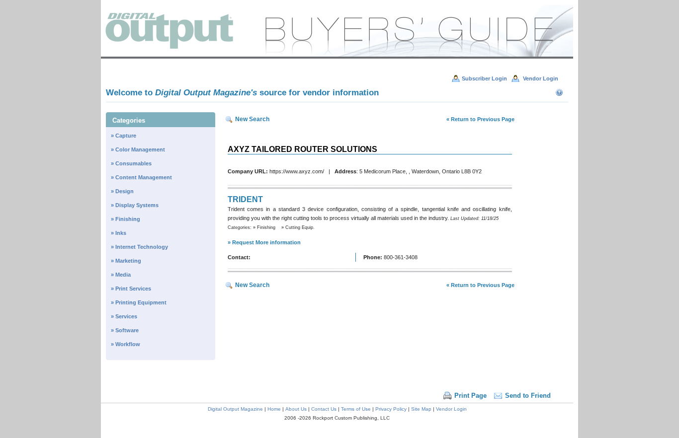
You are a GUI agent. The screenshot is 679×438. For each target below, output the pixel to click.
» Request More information (264, 242)
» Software (125, 330)
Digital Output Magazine (235, 409)
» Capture (123, 136)
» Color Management (138, 149)
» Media (121, 275)
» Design (122, 191)
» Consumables (131, 163)
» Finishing (125, 219)
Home (274, 409)
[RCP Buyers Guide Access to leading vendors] (337, 56)
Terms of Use (356, 409)
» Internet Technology (139, 247)
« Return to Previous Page (480, 119)
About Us (296, 409)
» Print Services (131, 289)
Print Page (470, 395)
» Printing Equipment (139, 302)
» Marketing (126, 261)
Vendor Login (451, 409)
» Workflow (125, 344)
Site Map (421, 409)
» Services (124, 316)
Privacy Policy (391, 409)
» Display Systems (135, 205)
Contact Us (324, 409)
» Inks (118, 233)
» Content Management (141, 177)
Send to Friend (528, 395)
